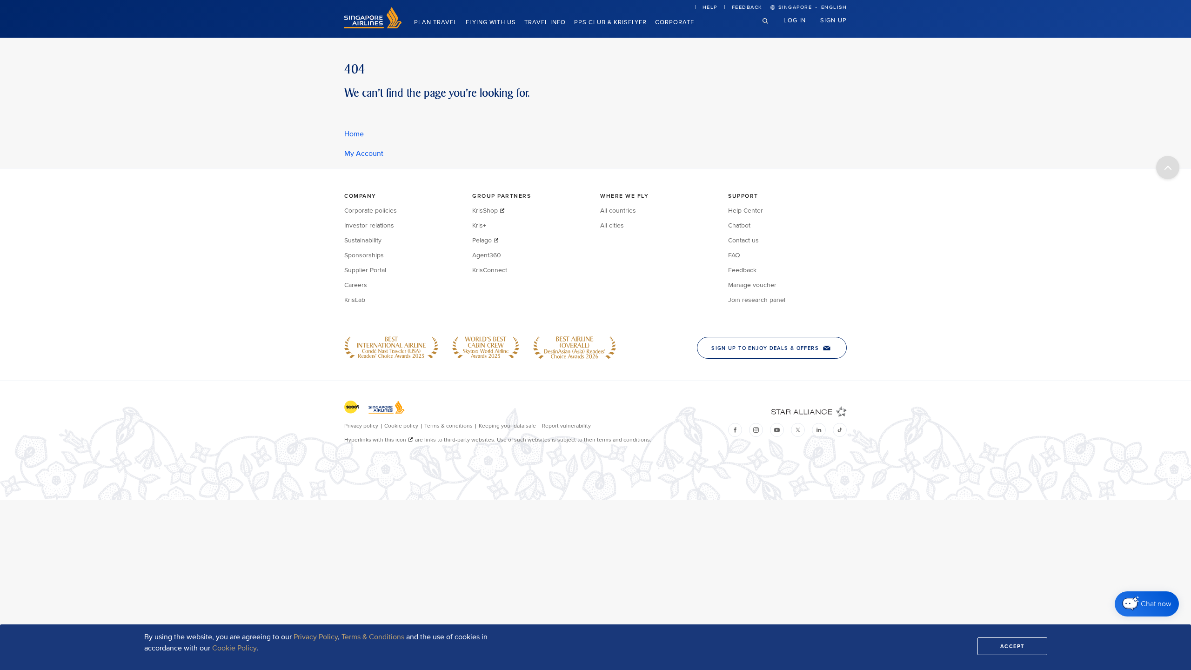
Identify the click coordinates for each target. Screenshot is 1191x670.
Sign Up (833, 20)
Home (354, 134)
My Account (363, 153)
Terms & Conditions (372, 637)
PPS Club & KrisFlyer (610, 22)
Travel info (545, 22)
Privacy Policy (316, 637)
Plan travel (435, 22)
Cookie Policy (234, 648)
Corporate (674, 22)
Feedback (747, 7)
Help (710, 7)
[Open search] (771, 28)
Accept (1012, 646)
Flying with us (491, 22)
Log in (794, 20)
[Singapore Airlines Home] (373, 26)
